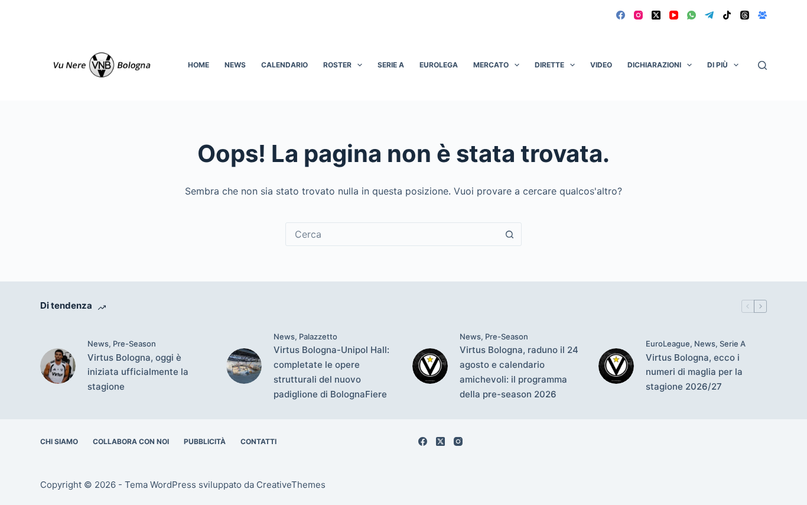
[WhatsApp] (691, 15)
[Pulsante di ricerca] (510, 234)
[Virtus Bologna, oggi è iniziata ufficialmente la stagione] (58, 366)
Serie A (391, 64)
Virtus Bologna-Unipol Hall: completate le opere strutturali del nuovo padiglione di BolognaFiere (331, 371)
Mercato (491, 64)
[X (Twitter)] (656, 15)
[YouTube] (673, 15)
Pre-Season (134, 343)
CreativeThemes (291, 484)
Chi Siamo (59, 441)
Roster (337, 64)
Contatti (258, 441)
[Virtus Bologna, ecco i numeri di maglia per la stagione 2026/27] (616, 366)
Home (198, 64)
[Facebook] (620, 15)
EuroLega (438, 64)
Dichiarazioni (654, 64)
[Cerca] (762, 65)
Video (601, 64)
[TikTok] (727, 15)
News (235, 64)
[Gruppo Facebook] (762, 15)
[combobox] (392, 234)
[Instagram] (638, 15)
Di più (717, 64)
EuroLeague (668, 343)
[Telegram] (709, 15)
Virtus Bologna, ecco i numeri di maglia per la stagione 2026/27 (694, 372)
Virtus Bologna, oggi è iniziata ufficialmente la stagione (137, 372)
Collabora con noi (131, 441)
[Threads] (744, 15)
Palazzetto (318, 336)
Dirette (549, 64)
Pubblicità (205, 441)
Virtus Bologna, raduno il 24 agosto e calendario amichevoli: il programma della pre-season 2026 (519, 371)
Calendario (284, 64)
